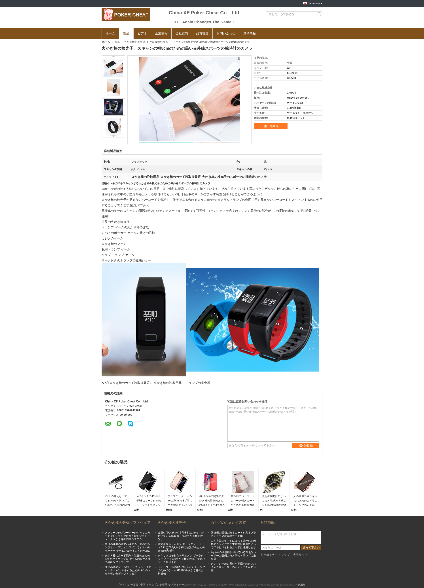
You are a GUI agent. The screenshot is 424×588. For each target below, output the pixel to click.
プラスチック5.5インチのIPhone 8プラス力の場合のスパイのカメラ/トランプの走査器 (180, 501)
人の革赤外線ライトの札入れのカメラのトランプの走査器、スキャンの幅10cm (305, 501)
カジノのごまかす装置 (228, 522)
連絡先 (274, 126)
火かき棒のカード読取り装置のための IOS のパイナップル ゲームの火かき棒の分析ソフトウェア (127, 559)
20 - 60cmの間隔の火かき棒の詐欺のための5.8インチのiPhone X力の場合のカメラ (211, 501)
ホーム (110, 33)
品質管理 (202, 33)
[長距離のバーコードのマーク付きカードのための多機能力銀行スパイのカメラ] (242, 482)
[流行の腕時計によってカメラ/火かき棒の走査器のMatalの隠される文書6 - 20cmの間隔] (274, 482)
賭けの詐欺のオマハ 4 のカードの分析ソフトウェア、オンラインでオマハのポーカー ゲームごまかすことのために (128, 547)
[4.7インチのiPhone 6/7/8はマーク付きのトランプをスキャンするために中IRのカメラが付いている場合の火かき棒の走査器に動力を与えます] (148, 482)
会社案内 (182, 33)
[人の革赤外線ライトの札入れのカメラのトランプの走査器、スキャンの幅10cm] (305, 482)
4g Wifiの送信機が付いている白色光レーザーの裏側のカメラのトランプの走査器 (233, 555)
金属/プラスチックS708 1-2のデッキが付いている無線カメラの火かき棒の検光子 (181, 536)
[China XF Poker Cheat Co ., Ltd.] (126, 14)
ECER (301, 584)
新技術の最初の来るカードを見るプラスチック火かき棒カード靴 (233, 534)
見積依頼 (249, 33)
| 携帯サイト (299, 554)
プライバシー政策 (127, 584)
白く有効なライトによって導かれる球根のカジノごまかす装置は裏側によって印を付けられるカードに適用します (233, 544)
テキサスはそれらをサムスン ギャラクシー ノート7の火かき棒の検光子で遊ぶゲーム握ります (181, 559)
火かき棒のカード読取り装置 (130, 383)
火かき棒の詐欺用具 (168, 383)
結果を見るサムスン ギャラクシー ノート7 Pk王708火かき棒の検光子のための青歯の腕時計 (181, 547)
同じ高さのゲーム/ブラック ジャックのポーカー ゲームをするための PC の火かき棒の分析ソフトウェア (128, 570)
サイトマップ (280, 554)
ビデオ (142, 33)
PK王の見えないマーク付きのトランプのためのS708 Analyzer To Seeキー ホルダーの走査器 (117, 501)
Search (319, 14)
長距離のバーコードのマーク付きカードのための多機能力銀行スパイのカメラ (243, 501)
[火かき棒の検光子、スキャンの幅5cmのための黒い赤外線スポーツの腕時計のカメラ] (113, 68)
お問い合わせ (226, 33)
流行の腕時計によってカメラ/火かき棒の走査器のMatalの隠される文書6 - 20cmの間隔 (274, 501)
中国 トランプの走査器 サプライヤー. (162, 584)
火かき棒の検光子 (172, 522)
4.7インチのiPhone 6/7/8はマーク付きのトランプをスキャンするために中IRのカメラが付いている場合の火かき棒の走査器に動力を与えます (148, 501)
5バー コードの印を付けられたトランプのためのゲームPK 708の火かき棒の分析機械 (181, 570)
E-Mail (265, 554)
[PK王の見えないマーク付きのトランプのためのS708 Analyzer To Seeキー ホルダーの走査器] (117, 482)
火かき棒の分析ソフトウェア (128, 522)
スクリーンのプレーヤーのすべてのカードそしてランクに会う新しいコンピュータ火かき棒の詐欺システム (127, 536)
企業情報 (161, 33)
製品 (126, 33)
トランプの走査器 (198, 383)
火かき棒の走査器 (134, 41)
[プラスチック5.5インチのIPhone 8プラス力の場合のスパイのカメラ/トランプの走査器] (180, 482)
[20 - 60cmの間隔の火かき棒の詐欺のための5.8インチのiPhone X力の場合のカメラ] (211, 482)
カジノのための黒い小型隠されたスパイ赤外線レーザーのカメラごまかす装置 (233, 567)
